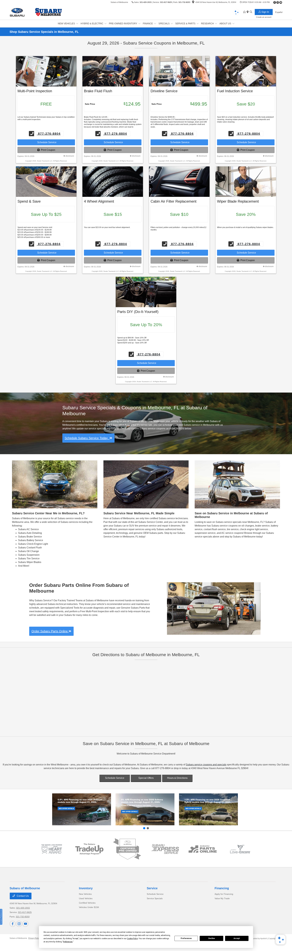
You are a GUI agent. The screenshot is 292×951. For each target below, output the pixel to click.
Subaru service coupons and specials (206, 764)
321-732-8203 (184, 2)
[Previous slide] (144, 828)
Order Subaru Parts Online (50, 631)
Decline (211, 938)
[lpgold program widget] (52, 849)
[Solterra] (145, 809)
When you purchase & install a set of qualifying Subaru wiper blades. (245, 227)
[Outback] (81, 809)
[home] (245, 12)
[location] (193, 3)
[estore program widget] (203, 849)
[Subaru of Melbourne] (36, 12)
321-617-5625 (166, 2)
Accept (237, 938)
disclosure (69, 156)
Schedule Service (46, 142)
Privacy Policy (34, 938)
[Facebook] (274, 2)
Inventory (86, 888)
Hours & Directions (177, 778)
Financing (222, 888)
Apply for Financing (224, 894)
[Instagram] (277, 2)
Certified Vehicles (87, 903)
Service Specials (155, 898)
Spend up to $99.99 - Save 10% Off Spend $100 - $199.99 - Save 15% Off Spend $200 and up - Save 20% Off (133, 340)
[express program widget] (165, 849)
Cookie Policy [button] (132, 938)
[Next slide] (148, 828)
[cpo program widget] (127, 849)
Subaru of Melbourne (18, 938)
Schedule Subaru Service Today (87, 438)
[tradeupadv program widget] (89, 848)
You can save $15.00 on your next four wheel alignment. (107, 227)
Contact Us (22, 896)
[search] (251, 12)
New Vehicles (85, 894)
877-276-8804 (49, 133)
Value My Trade (222, 898)
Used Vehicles (85, 898)
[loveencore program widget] (240, 849)
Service (152, 888)
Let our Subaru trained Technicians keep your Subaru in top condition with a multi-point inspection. (46, 118)
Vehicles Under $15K (89, 907)
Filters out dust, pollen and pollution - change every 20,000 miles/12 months (178, 228)
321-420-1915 (145, 2)
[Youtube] (280, 2)
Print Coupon (47, 150)
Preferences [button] (68, 942)
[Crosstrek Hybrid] (208, 809)
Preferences (186, 938)
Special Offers (146, 778)
